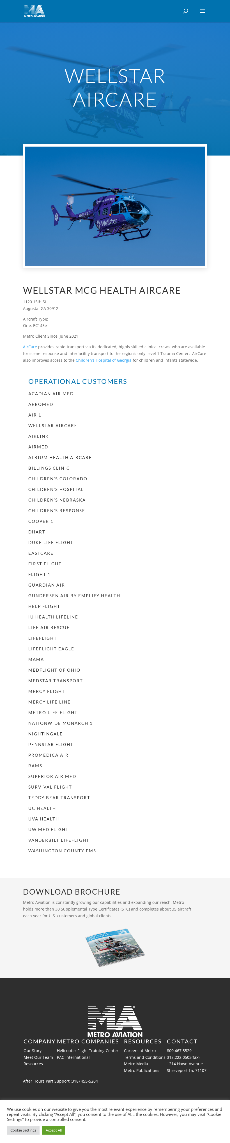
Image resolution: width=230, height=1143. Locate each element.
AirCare (30, 346)
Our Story (33, 1050)
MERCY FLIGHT (46, 691)
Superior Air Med (52, 776)
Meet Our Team (38, 1057)
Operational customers (77, 381)
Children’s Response (56, 510)
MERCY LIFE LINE (49, 701)
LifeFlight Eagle (51, 648)
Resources (33, 1063)
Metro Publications (141, 1070)
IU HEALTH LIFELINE (53, 616)
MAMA (36, 659)
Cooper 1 (41, 521)
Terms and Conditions (144, 1057)
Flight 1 (39, 574)
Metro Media (136, 1063)
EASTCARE (41, 553)
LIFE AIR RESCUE (49, 627)
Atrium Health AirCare (60, 457)
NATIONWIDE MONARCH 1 (60, 723)
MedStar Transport (55, 680)
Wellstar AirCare (52, 425)
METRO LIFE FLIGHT (53, 712)
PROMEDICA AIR (48, 755)
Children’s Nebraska (57, 499)
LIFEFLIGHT (42, 638)
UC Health (42, 808)
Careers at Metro (140, 1050)
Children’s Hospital (56, 489)
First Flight (45, 563)
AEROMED (40, 404)
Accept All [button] (54, 1130)
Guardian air (46, 584)
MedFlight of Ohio (54, 669)
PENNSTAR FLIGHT (50, 744)
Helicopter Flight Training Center (87, 1050)
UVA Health (43, 818)
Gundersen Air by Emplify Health (74, 595)
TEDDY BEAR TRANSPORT (59, 797)
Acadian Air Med (51, 393)
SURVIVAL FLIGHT (50, 786)
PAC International (74, 1057)
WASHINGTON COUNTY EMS (62, 850)
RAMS (35, 765)
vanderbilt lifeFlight (58, 840)
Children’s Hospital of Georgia (104, 360)
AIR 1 (35, 414)
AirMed (38, 446)
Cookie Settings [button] (23, 1130)
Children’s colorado (58, 478)
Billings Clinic (49, 468)
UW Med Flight (48, 829)
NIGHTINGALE (45, 733)
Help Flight (44, 606)
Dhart (36, 531)
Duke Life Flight (50, 542)
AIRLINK (38, 436)
